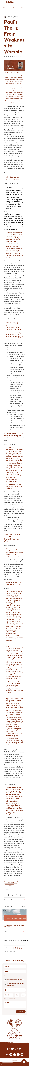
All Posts (5, 8)
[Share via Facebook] (4, 895)
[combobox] (8, 995)
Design (9, 885)
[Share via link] (16, 895)
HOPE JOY (6, 2)
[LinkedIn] (21, 1054)
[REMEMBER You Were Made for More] (14, 916)
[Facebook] (18, 1054)
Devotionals (10, 882)
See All (23, 906)
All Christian (14, 8)
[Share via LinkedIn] (12, 895)
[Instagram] (14, 1054)
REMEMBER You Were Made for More (14, 926)
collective (14, 1052)
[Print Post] (20, 895)
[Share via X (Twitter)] (8, 895)
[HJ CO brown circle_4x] (7, 1054)
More (22, 8)
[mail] (10, 1054)
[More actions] (24, 17)
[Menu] (26, 2)
